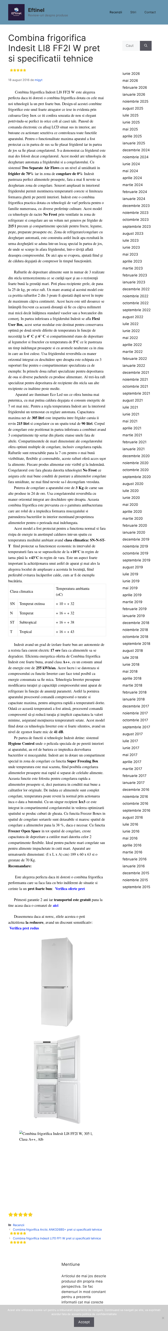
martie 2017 (132, 769)
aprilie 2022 (132, 345)
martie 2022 (133, 352)
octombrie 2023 (136, 220)
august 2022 (133, 317)
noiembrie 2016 (135, 797)
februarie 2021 (134, 442)
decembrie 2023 (136, 206)
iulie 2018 (130, 657)
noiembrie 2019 (135, 546)
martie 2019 (132, 602)
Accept (84, 1322)
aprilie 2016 (132, 845)
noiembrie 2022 (135, 296)
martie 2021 (132, 435)
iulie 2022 (130, 324)
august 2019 (133, 567)
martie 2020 (133, 518)
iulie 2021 (130, 407)
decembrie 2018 (136, 623)
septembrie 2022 (137, 310)
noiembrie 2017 (135, 713)
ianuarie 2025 (134, 143)
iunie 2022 (131, 331)
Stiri (133, 12)
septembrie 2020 (137, 477)
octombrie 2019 (135, 553)
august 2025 (133, 108)
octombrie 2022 (136, 303)
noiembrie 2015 (135, 880)
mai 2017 (130, 755)
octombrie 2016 (135, 803)
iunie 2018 (131, 664)
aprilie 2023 (132, 261)
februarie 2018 (134, 692)
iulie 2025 (130, 115)
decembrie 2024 (136, 150)
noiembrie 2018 (135, 630)
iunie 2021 (131, 414)
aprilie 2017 (132, 762)
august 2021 (133, 400)
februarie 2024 (135, 192)
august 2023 (133, 233)
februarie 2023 (135, 275)
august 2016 (133, 817)
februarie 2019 (135, 609)
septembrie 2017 (136, 727)
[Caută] (146, 46)
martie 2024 (133, 185)
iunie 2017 (131, 748)
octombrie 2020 (136, 470)
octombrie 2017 (135, 720)
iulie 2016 (130, 824)
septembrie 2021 (136, 393)
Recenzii (116, 12)
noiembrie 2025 (135, 101)
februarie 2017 (134, 776)
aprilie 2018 (132, 678)
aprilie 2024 (132, 178)
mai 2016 (130, 838)
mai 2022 (130, 338)
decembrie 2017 (136, 706)
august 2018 (133, 651)
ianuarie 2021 (134, 449)
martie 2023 (133, 268)
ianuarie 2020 (134, 532)
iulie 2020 (131, 491)
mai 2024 (130, 171)
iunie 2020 (131, 498)
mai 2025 (130, 129)
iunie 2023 (131, 247)
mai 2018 (130, 671)
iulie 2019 (130, 574)
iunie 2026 (131, 74)
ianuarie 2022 (134, 366)
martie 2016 (132, 852)
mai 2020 (130, 505)
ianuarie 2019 (134, 616)
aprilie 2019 (132, 595)
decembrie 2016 (136, 790)
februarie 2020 (135, 525)
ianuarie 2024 (134, 199)
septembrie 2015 (136, 887)
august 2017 (133, 734)
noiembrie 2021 (135, 379)
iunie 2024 (131, 164)
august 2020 (133, 484)
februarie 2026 (135, 87)
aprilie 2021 (132, 428)
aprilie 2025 (132, 136)
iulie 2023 (131, 240)
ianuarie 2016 (134, 866)
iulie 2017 (130, 741)
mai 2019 (130, 588)
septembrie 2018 (136, 644)
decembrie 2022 (136, 289)
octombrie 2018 (135, 637)
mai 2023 (130, 254)
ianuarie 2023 (134, 282)
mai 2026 (130, 81)
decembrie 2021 (136, 372)
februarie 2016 (135, 859)
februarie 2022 (135, 359)
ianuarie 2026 (134, 94)
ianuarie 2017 (134, 783)
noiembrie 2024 (136, 157)
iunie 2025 (131, 122)
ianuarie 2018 (134, 699)
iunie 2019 (131, 581)
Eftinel (36, 10)
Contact (150, 12)
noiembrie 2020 (136, 463)
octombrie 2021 (135, 386)
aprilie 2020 (132, 512)
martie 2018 (132, 685)
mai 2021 (130, 421)
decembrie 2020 (136, 456)
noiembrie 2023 (136, 213)
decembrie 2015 (136, 873)
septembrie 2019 (136, 560)
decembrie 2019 (136, 539)
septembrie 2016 (136, 810)
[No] (163, 1318)
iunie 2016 (131, 831)
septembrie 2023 (137, 226)
